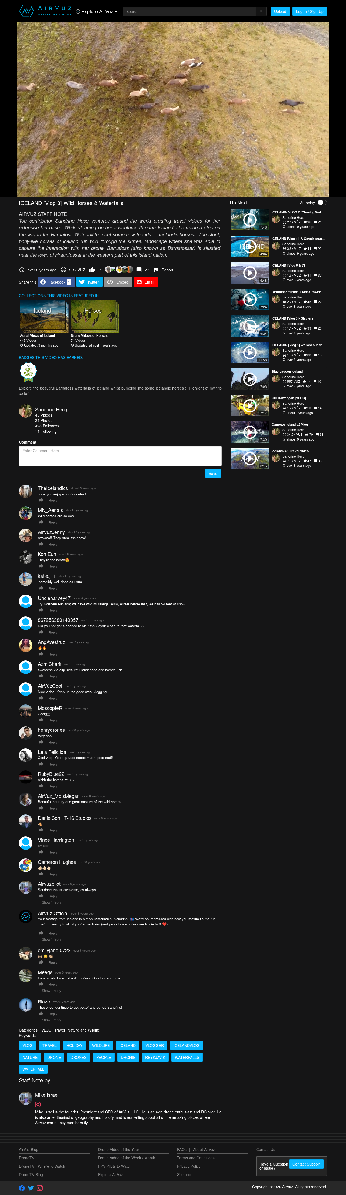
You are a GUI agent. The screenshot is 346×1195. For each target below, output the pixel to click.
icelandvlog (187, 1045)
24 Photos (43, 420)
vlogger (154, 1045)
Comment (27, 442)
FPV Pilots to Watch (115, 1166)
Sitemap (184, 1174)
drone (54, 1057)
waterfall (33, 1069)
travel (49, 1045)
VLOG (46, 1030)
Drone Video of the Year (118, 1149)
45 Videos (43, 415)
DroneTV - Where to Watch (42, 1166)
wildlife (101, 1045)
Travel (59, 1030)
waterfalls (187, 1057)
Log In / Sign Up (310, 11)
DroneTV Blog (31, 1174)
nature (30, 1057)
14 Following (46, 431)
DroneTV (26, 1157)
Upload (280, 11)
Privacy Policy (189, 1166)
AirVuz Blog (28, 1149)
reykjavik (155, 1057)
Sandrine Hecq (51, 409)
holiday (74, 1045)
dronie (128, 1057)
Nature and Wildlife (84, 1030)
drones (78, 1057)
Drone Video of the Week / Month (126, 1157)
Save (213, 473)
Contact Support (306, 1164)
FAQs (182, 1149)
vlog (27, 1045)
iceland (127, 1045)
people (103, 1057)
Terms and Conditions (196, 1157)
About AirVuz (204, 1149)
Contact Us (265, 1149)
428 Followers (47, 425)
